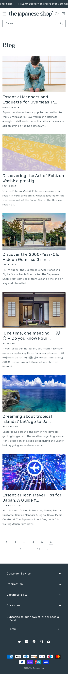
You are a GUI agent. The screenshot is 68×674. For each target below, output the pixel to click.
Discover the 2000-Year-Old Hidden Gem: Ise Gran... (31, 257)
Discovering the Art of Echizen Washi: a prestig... (33, 178)
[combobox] (34, 23)
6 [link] (51, 541)
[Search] (61, 23)
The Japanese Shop (36, 668)
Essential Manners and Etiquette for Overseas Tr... (29, 99)
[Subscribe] (57, 629)
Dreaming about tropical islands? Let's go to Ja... (27, 419)
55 (38, 549)
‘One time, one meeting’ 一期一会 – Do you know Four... (33, 336)
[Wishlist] (56, 13)
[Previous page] (6, 542)
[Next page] (47, 549)
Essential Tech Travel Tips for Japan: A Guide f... (31, 498)
